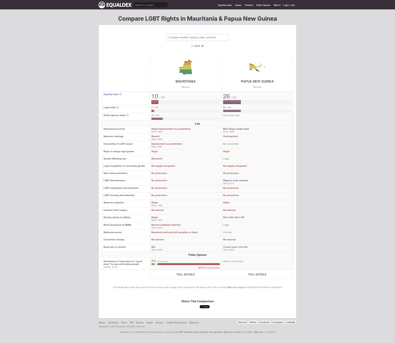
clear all (199, 46)
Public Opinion (263, 5)
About (102, 322)
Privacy (159, 322)
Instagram (278, 322)
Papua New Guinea (257, 81)
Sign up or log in (236, 287)
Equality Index (225, 5)
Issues (238, 5)
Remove (186, 86)
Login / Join (289, 5)
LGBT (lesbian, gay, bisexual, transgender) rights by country (209, 331)
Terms (149, 322)
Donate (140, 322)
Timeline (249, 5)
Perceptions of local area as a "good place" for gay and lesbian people (123, 263)
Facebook (264, 322)
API (131, 322)
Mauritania (186, 81)
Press (124, 322)
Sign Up (258, 331)
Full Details (186, 274)
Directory (194, 322)
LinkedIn (290, 322)
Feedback (113, 322)
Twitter (252, 322)
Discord (242, 322)
